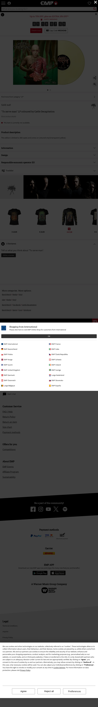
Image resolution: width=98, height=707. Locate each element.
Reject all (49, 691)
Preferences (74, 691)
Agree (23, 691)
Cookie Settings (59, 667)
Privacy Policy (25, 670)
